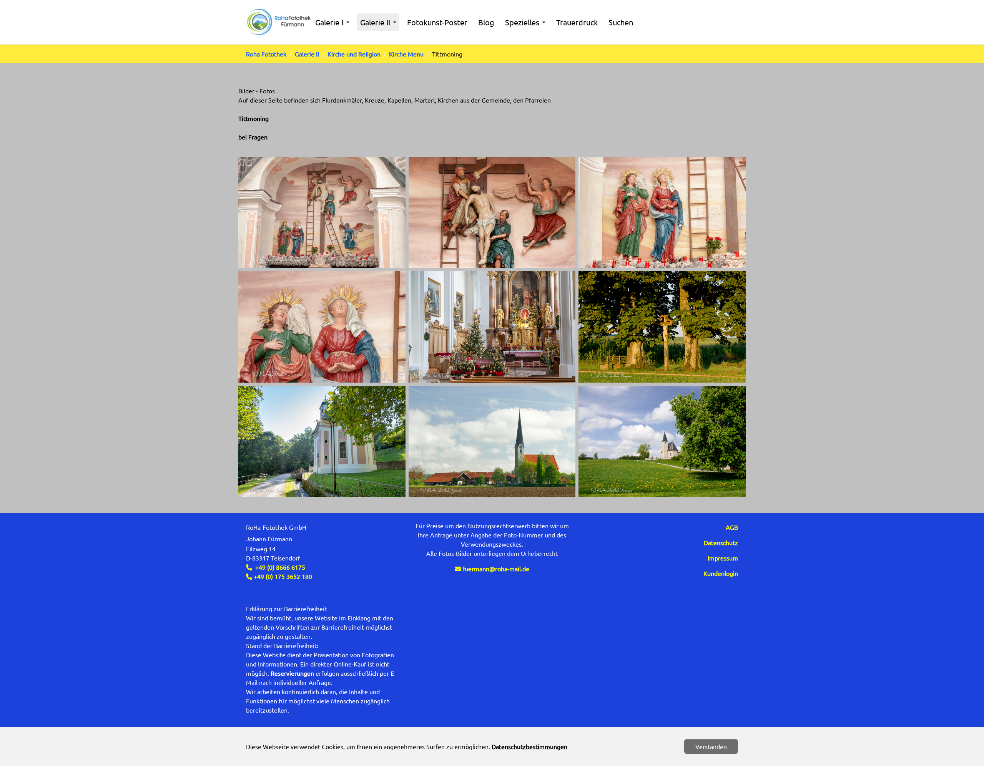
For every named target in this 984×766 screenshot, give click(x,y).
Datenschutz (721, 542)
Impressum (723, 558)
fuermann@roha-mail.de (495, 568)
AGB (732, 527)
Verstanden (711, 746)
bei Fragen (253, 137)
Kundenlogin (720, 573)
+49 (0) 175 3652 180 (282, 576)
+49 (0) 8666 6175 (280, 567)
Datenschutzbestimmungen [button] (529, 746)
